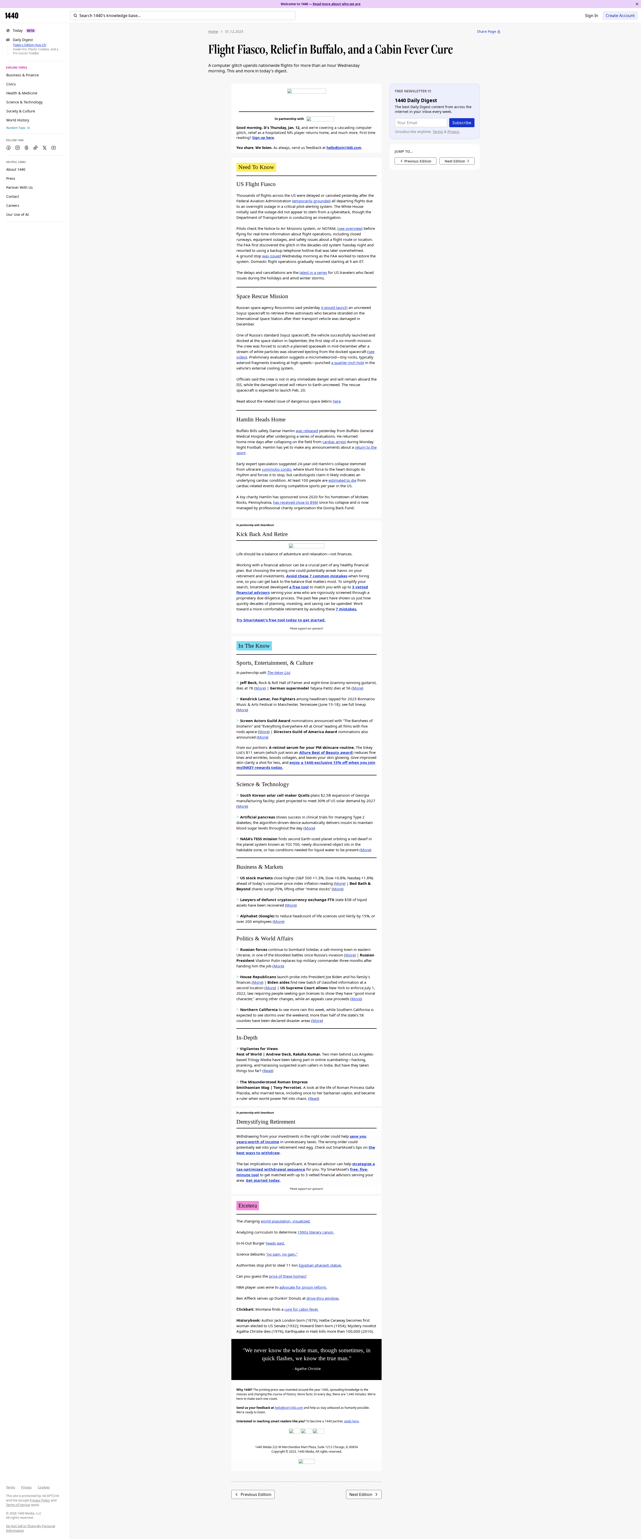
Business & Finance (22, 75)
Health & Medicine (21, 93)
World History (17, 120)
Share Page (486, 31)
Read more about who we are (337, 4)
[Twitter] (306, 1434)
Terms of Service (18, 1504)
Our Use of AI (17, 214)
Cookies (44, 1487)
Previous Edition (256, 1494)
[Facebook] (294, 1434)
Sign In (591, 15)
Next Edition (360, 1494)
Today (23, 30)
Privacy (26, 1487)
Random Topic (16, 128)
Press (10, 178)
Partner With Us (19, 187)
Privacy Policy (40, 1500)
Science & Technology (24, 102)
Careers (12, 205)
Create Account (620, 15)
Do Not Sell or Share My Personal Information (30, 1528)
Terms (10, 1487)
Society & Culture (20, 111)
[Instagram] (318, 1434)
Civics (11, 84)
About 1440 (15, 169)
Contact (12, 196)
